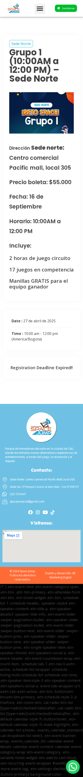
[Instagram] (38, 512)
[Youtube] (45, 512)
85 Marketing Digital (63, 575)
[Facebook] (30, 512)
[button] (40, 9)
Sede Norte (21, 43)
